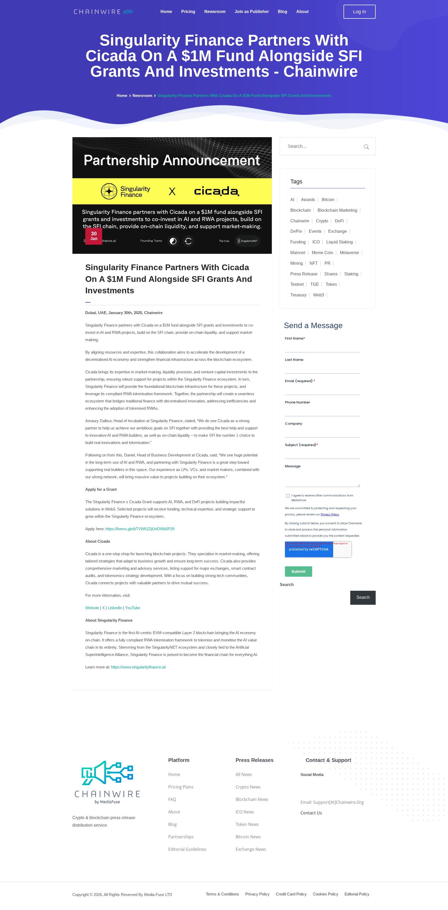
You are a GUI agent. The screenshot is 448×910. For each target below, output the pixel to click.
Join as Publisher (252, 11)
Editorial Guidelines (187, 849)
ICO (316, 242)
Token (331, 284)
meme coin (322, 252)
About (302, 11)
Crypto (322, 221)
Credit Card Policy (291, 894)
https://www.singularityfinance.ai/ (138, 667)
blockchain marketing (337, 210)
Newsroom (215, 11)
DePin (296, 231)
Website (92, 608)
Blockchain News (252, 799)
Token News (247, 824)
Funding (298, 242)
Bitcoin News (248, 837)
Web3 (318, 295)
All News (244, 774)
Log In (359, 11)
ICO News (245, 812)
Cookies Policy (325, 894)
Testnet (297, 284)
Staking (351, 274)
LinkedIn (115, 608)
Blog (282, 11)
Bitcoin (328, 199)
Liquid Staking (339, 242)
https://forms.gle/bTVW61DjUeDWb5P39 (140, 529)
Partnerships (181, 837)
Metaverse (349, 252)
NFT (314, 263)
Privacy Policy (257, 894)
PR (328, 263)
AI (292, 199)
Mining (296, 263)
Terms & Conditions (222, 894)
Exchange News (251, 849)
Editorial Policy (357, 894)
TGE (314, 284)
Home (166, 11)
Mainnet (297, 252)
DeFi (339, 221)
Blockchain (300, 210)
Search (287, 584)
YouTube (132, 608)
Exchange (337, 231)
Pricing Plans (180, 787)
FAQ (172, 799)
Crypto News (248, 787)
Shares (331, 274)
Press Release (304, 274)
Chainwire (299, 221)
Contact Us (311, 813)
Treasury (298, 295)
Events (315, 231)
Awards (308, 199)
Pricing (188, 11)
